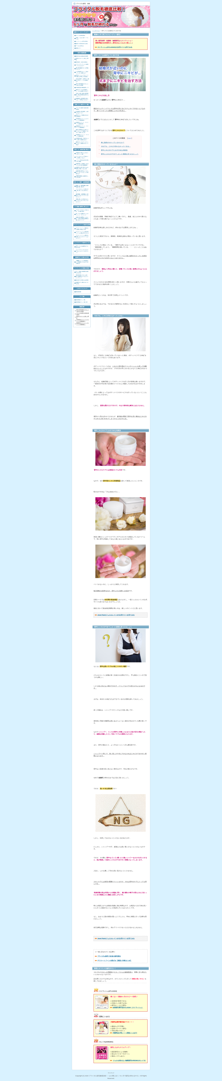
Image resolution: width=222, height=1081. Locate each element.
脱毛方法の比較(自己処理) (82, 56)
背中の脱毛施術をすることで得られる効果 (82, 84)
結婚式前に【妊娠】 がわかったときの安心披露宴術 (82, 164)
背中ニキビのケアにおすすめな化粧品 (114, 150)
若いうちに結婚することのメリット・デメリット (82, 214)
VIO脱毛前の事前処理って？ (82, 87)
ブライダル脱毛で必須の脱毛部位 (109, 956)
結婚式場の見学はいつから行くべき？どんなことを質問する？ (82, 172)
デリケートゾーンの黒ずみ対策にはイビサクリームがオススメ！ (82, 237)
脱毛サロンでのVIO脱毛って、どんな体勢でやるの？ (82, 90)
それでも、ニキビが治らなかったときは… (116, 146)
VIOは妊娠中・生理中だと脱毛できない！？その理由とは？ (82, 80)
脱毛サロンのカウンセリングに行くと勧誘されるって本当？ (82, 143)
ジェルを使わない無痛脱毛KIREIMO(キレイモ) (129, 1060)
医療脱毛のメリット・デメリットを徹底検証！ (82, 126)
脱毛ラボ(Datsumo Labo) (82, 43)
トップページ (96, 30)
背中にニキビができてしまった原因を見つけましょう (119, 154)
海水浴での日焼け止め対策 (82, 280)
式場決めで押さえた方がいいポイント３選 (82, 153)
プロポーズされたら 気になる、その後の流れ (82, 210)
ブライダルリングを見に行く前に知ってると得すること (82, 190)
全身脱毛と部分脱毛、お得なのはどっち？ (82, 112)
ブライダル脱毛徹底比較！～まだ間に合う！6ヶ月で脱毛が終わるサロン (114, 1076)
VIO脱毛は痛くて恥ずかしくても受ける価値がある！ (82, 139)
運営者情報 (78, 291)
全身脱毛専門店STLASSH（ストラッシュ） (128, 1007)
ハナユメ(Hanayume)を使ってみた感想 (82, 161)
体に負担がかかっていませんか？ (112, 142)
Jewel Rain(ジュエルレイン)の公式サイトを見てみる (116, 615)
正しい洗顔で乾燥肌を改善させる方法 (82, 272)
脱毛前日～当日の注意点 (81, 62)
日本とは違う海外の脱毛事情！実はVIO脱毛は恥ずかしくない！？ (82, 95)
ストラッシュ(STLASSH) (82, 41)
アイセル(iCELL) (80, 45)
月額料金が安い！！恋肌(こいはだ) (125, 1033)
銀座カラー (78, 48)
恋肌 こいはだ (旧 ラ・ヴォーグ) (82, 38)
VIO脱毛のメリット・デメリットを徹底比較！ (82, 135)
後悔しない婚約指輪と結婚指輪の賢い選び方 (82, 186)
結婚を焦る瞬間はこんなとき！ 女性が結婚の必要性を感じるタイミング (82, 219)
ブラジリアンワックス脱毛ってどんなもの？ (82, 65)
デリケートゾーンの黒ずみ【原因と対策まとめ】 (114, 960)
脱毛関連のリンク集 (80, 299)
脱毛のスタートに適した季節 (82, 59)
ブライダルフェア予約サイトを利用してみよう (82, 157)
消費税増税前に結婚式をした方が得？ (82, 176)
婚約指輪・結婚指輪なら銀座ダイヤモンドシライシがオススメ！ (82, 196)
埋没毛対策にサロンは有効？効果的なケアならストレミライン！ (82, 276)
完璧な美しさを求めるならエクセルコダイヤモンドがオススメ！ (82, 201)
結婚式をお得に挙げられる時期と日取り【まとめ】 (82, 168)
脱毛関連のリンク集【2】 (82, 302)
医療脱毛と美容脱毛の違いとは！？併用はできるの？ (82, 99)
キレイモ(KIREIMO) (80, 35)
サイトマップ (111, 1072)
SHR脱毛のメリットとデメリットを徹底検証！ (82, 119)
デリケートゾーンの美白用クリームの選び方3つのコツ (82, 232)
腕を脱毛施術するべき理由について (82, 68)
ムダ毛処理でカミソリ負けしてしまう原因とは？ (82, 72)
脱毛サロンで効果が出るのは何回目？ (82, 116)
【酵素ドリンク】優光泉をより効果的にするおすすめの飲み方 (82, 262)
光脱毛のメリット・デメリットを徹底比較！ (82, 123)
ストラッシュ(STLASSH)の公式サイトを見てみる (114, 47)
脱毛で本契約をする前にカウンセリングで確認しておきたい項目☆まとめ (82, 131)
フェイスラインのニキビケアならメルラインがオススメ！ (82, 251)
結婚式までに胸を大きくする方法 (82, 283)
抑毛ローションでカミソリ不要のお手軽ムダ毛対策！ (82, 76)
